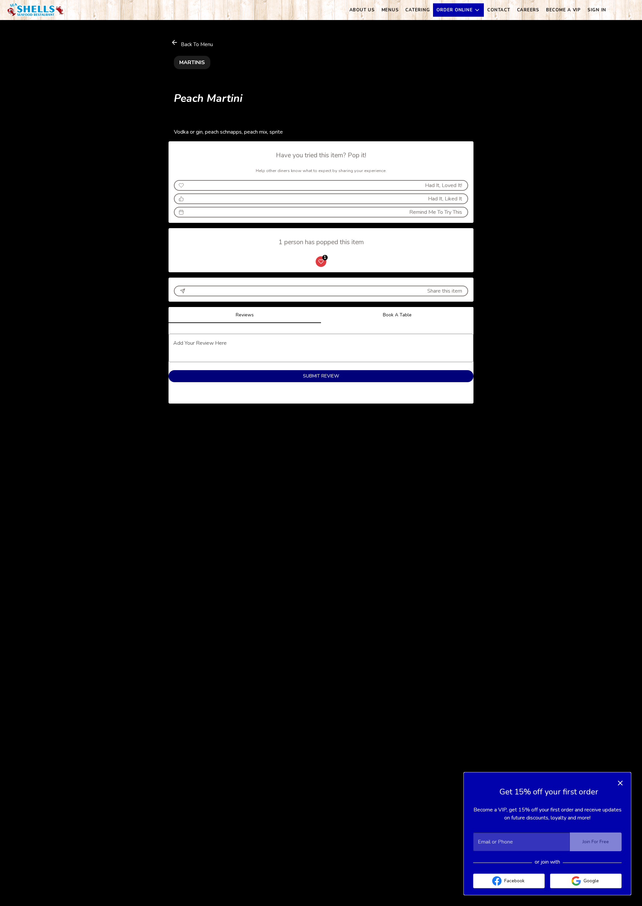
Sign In (596, 10)
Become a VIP (563, 10)
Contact (498, 10)
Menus (390, 10)
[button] (458, 10)
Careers (528, 10)
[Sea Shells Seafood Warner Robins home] (35, 10)
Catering (417, 10)
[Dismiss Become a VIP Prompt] (620, 783)
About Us (362, 10)
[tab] (245, 315)
